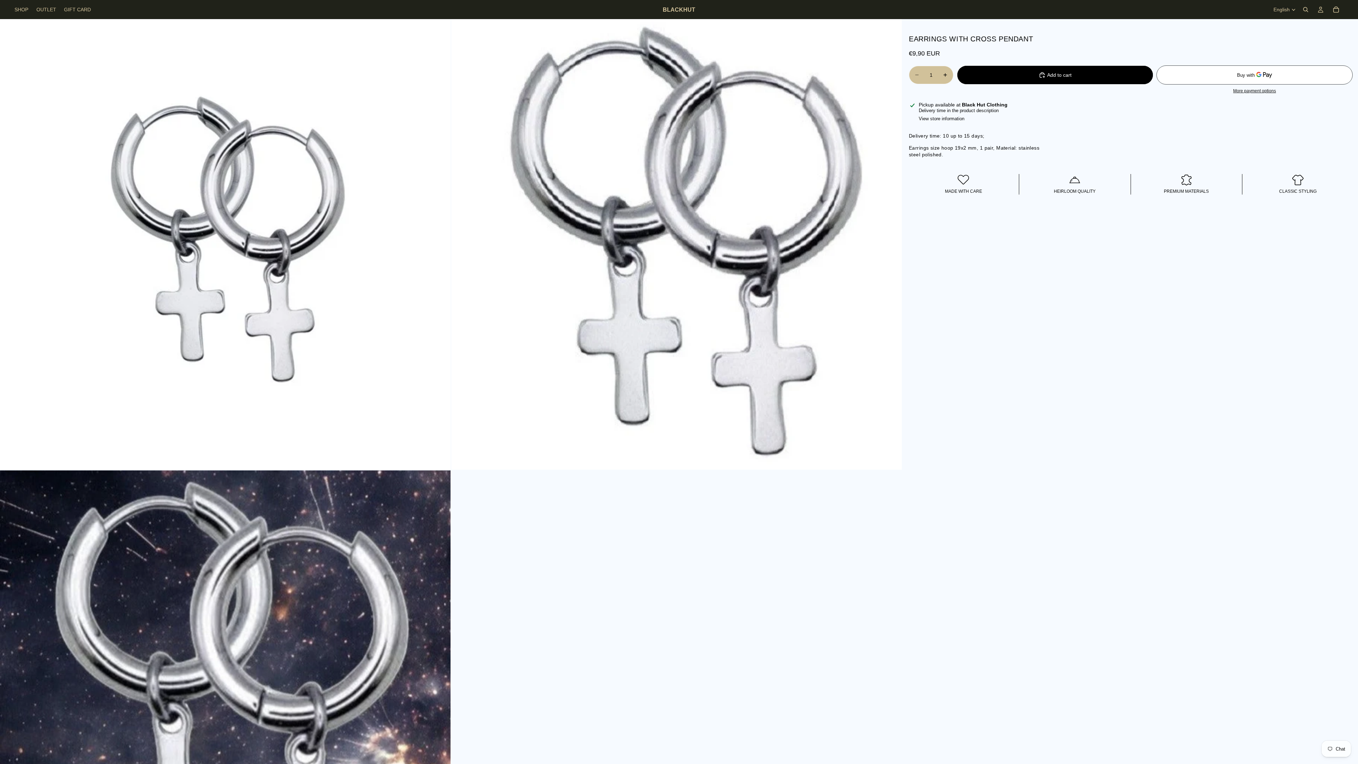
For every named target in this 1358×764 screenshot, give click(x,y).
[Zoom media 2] (676, 244)
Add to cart (1059, 75)
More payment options (1254, 90)
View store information (941, 118)
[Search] (1305, 9)
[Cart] (1336, 9)
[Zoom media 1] (225, 244)
